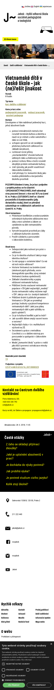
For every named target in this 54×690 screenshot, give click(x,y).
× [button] (51, 644)
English (36, 6)
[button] (10, 39)
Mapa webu (40, 622)
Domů (6, 65)
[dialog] (27, 665)
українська (47, 6)
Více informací (26, 660)
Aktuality (4, 610)
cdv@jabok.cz (8, 405)
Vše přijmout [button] (14, 685)
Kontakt (21, 610)
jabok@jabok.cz (18, 528)
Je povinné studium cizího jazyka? (27, 478)
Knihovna (5, 618)
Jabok (14, 569)
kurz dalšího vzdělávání (15, 104)
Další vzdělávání (16, 65)
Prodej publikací (42, 610)
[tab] (27, 446)
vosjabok (15, 542)
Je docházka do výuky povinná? (25, 465)
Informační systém (43, 618)
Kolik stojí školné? (17, 484)
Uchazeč (21, 614)
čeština (27, 6)
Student (4, 614)
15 (6, 359)
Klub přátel (5, 622)
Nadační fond (23, 622)
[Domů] (27, 17)
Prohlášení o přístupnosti (11, 636)
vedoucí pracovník (36, 112)
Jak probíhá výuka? (18, 471)
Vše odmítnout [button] (39, 685)
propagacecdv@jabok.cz (41, 410)
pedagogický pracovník (15, 112)
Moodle (21, 618)
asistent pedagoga (14, 115)
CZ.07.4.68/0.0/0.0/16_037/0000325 (22, 367)
